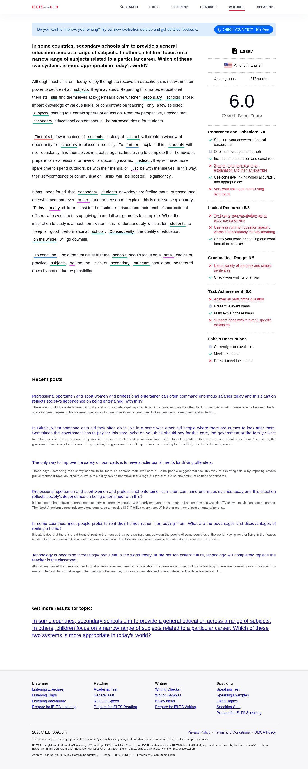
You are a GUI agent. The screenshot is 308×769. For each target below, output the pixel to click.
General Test (104, 695)
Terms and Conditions (232, 732)
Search (131, 7)
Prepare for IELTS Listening (54, 707)
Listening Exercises (48, 689)
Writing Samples (168, 695)
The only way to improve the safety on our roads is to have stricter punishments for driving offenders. (122, 462)
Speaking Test (228, 689)
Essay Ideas (165, 701)
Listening (179, 7)
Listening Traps (44, 695)
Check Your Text (246, 29)
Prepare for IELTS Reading (115, 707)
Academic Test (105, 689)
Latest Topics (227, 701)
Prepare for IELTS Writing (175, 707)
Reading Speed (106, 701)
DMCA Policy (265, 732)
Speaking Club (229, 707)
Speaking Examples (233, 695)
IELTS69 (45, 7)
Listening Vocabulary (49, 701)
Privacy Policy (199, 732)
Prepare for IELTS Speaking (239, 713)
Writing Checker (168, 689)
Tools (153, 7)
